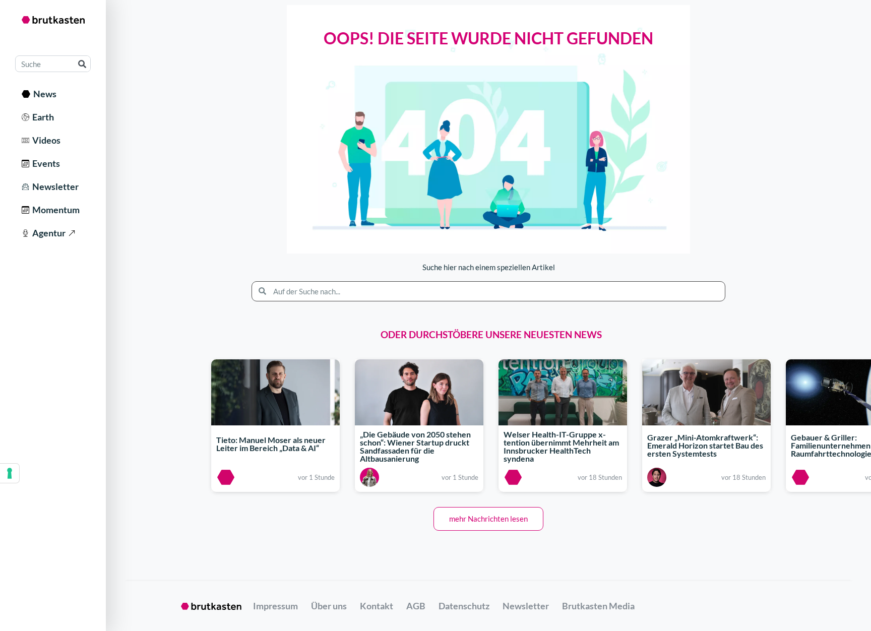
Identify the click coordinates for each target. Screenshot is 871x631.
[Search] (82, 64)
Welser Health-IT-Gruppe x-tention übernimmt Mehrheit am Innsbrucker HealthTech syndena (561, 447)
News (43, 93)
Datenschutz (464, 605)
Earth (41, 116)
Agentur (47, 232)
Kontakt (376, 605)
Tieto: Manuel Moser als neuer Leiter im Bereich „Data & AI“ (271, 444)
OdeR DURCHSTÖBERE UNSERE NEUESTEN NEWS (491, 334)
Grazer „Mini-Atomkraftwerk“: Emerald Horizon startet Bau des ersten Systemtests (705, 445)
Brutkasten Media (598, 605)
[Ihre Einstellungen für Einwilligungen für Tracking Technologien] (9, 473)
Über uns (329, 605)
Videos (44, 140)
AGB (415, 605)
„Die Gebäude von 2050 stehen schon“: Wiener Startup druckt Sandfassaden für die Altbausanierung (415, 447)
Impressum (275, 605)
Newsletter (54, 186)
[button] (488, 519)
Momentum (54, 209)
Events (44, 163)
